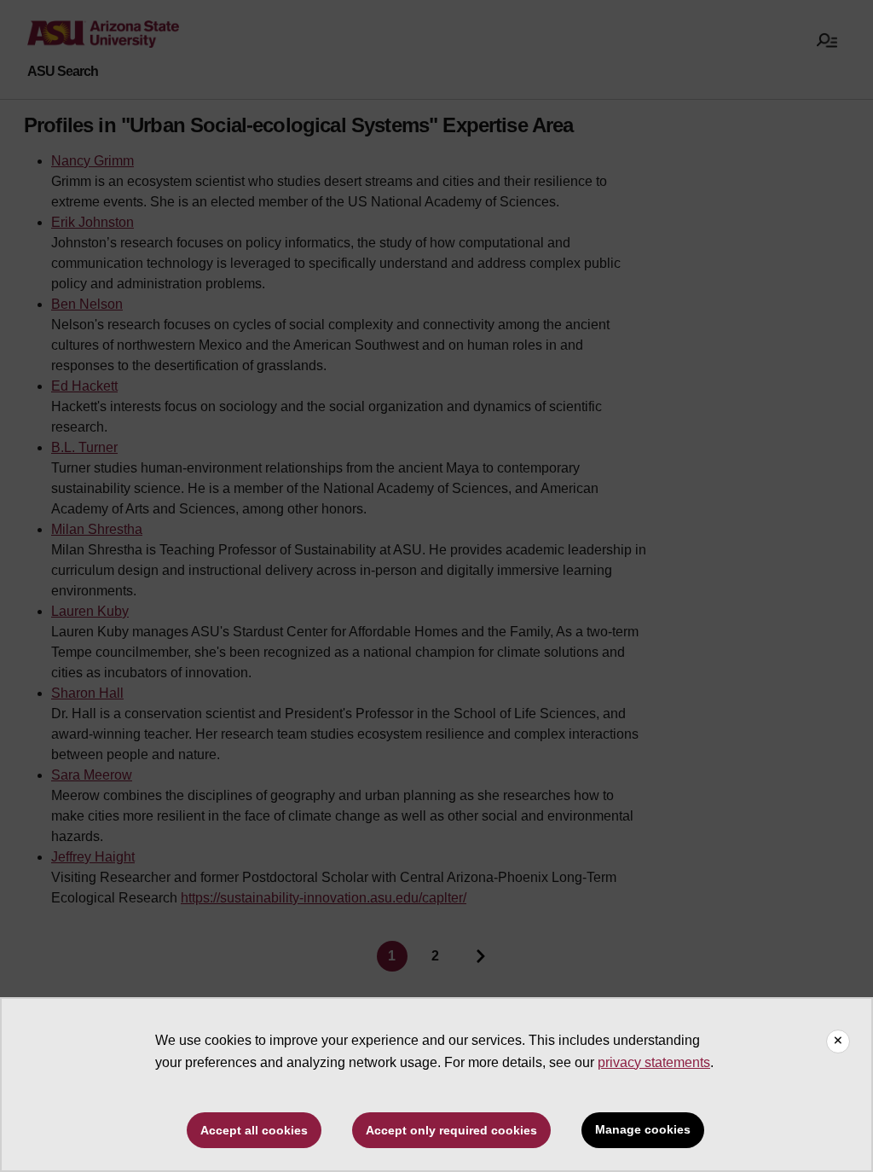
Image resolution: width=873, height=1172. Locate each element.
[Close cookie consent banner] (838, 1041)
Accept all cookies (254, 1130)
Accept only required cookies (451, 1130)
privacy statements (654, 1062)
